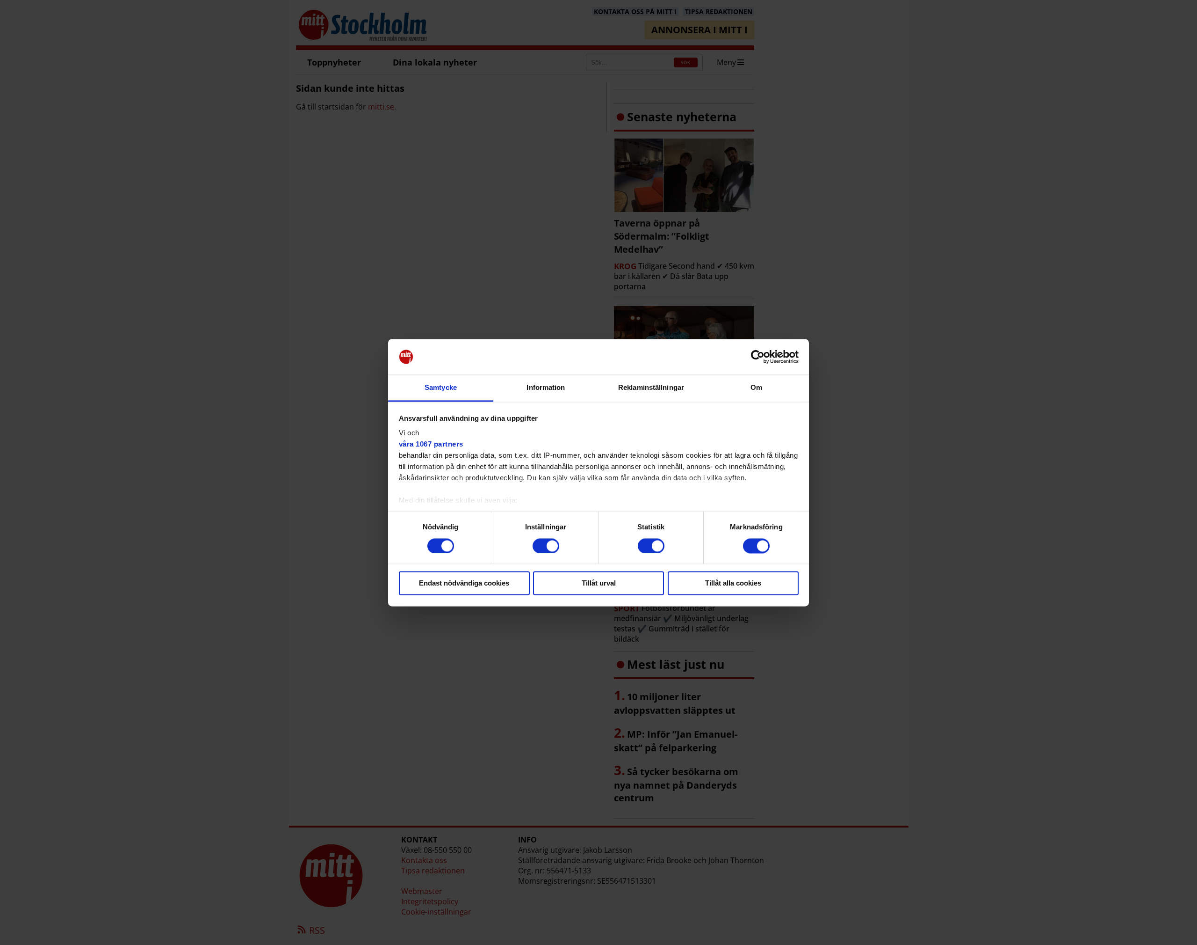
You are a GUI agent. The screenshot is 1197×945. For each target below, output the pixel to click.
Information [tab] (545, 388)
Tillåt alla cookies (733, 583)
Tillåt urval (599, 583)
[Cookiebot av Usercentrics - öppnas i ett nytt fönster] (758, 357)
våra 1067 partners (431, 444)
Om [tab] (756, 388)
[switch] (546, 545)
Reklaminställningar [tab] (651, 388)
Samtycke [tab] (441, 388)
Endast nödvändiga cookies (464, 583)
